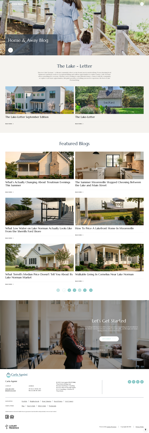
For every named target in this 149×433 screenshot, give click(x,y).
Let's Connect (133, 4)
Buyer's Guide (31, 406)
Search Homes (58, 401)
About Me (112, 4)
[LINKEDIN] (138, 382)
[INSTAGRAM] (133, 382)
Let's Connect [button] (69, 401)
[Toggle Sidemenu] (142, 4)
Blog (23, 406)
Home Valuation (46, 401)
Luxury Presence (111, 427)
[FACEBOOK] (129, 382)
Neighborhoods (122, 4)
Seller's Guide (42, 406)
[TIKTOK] (142, 382)
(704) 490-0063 (114, 350)
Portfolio (24, 401)
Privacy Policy (140, 427)
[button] (109, 338)
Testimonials (52, 406)
